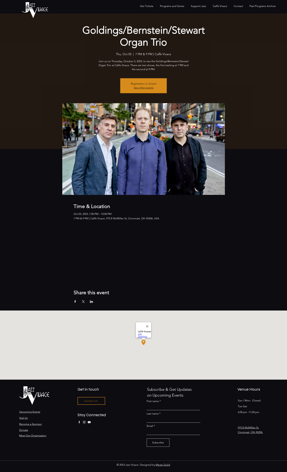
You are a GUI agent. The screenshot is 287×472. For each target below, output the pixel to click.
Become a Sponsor (30, 424)
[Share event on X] (83, 301)
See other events (143, 87)
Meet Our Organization (32, 435)
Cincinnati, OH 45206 (250, 432)
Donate (23, 430)
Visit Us (23, 418)
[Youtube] (89, 422)
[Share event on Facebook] (75, 301)
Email (150, 426)
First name (153, 401)
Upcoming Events (29, 411)
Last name (153, 413)
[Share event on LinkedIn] (91, 301)
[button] (172, 6)
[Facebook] (79, 422)
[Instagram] (84, 422)
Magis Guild (163, 464)
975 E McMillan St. (248, 427)
